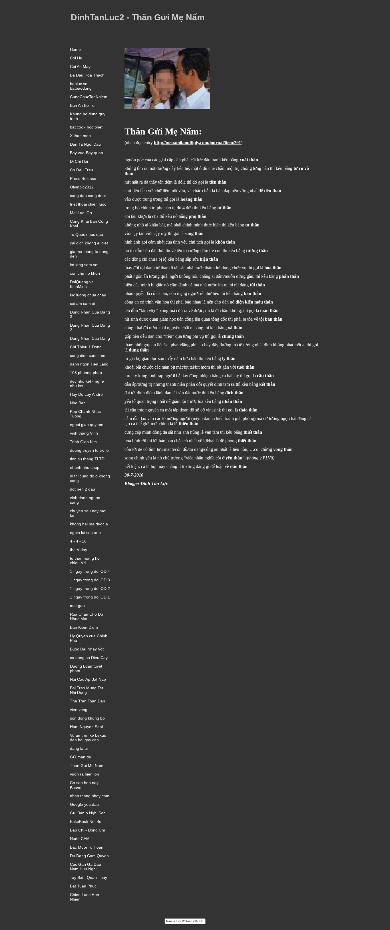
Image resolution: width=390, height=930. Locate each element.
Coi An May (80, 66)
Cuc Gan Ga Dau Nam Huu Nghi (85, 866)
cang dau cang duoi (88, 195)
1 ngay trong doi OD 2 (90, 588)
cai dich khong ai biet (89, 243)
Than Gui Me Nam (86, 765)
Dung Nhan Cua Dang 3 (90, 314)
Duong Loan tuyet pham (86, 668)
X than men (80, 135)
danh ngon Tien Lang (89, 364)
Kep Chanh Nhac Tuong (85, 413)
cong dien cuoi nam (87, 355)
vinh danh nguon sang (85, 500)
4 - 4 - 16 (78, 541)
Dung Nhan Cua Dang (90, 338)
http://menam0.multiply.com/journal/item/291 (197, 142)
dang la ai (79, 748)
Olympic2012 (82, 187)
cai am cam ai (82, 303)
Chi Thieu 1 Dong (86, 347)
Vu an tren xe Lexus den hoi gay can (88, 737)
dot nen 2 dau (82, 489)
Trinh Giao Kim (83, 441)
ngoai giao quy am (86, 424)
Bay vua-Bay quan (86, 152)
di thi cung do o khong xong (90, 478)
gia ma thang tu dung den (89, 253)
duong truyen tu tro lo (89, 450)
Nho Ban (78, 403)
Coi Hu (76, 58)
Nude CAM (80, 838)
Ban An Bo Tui (82, 105)
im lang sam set (84, 264)
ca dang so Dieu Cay (89, 657)
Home (75, 49)
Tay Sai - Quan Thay (88, 877)
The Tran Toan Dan (87, 701)
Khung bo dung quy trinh (87, 116)
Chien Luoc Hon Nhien (84, 896)
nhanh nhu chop (84, 467)
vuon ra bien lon (84, 774)
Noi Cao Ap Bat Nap (88, 679)
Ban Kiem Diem (84, 627)
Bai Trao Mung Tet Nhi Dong (86, 690)
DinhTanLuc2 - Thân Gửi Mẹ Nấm (138, 17)
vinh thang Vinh (84, 433)
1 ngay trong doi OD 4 (90, 571)
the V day (78, 549)
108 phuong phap (86, 372)
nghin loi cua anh (85, 532)
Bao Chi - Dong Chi (87, 830)
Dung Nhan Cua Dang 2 (90, 327)
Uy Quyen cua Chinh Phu (88, 638)
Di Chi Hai (79, 161)
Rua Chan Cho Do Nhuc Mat (86, 616)
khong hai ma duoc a (89, 524)
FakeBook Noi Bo (85, 821)
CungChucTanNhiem (88, 97)
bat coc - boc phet (86, 127)
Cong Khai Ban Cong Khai (89, 223)
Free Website (184, 921)
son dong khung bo (87, 718)
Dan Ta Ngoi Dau (85, 144)
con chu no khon (85, 273)
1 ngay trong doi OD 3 (90, 580)
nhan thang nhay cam (89, 796)
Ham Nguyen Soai (86, 726)
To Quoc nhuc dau (86, 234)
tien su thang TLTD (87, 459)
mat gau (77, 605)
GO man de (80, 757)
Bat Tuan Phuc (83, 886)
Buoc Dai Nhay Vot (87, 649)
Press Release (83, 178)
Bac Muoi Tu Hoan (86, 847)
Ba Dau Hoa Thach (87, 75)
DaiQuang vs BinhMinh (81, 284)
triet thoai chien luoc (88, 204)
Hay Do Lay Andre (86, 394)
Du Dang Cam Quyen (89, 855)
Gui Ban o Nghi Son (88, 813)
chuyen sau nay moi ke (88, 513)
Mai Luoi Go (81, 212)
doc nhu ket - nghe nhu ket (87, 383)
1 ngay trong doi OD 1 (90, 597)
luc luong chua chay (88, 295)
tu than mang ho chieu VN (85, 560)
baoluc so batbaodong (81, 86)
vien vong (78, 709)
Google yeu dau (84, 804)
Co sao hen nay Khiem (84, 785)
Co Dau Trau (81, 170)
